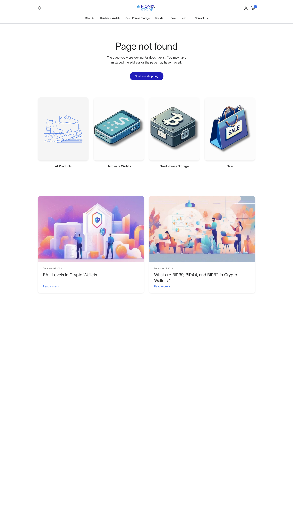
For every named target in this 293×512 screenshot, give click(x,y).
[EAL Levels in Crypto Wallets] (91, 229)
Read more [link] (49, 286)
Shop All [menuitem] (90, 18)
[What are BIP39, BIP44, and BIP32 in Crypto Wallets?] (202, 229)
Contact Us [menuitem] (201, 18)
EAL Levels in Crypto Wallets (70, 274)
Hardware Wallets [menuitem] (110, 18)
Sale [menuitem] (173, 18)
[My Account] (246, 8)
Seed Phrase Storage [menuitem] (137, 18)
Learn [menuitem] (184, 18)
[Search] (40, 8)
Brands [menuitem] (159, 18)
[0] (252, 8)
